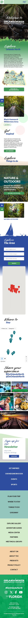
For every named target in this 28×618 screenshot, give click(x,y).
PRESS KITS (14, 561)
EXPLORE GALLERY (14, 523)
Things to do (14, 507)
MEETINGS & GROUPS (14, 542)
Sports (14, 484)
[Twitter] (11, 592)
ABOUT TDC (14, 556)
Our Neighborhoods (14, 474)
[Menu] (2, 2)
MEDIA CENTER (14, 532)
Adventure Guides (14, 528)
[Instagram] (6, 592)
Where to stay (14, 502)
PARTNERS (14, 537)
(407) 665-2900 (15, 607)
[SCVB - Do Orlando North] (14, 22)
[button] (14, 291)
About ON (14, 551)
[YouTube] (21, 592)
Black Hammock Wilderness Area (11, 120)
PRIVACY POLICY (14, 565)
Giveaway (14, 513)
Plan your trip (14, 496)
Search (14, 263)
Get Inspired (14, 468)
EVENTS (14, 479)
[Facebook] (16, 592)
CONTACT (14, 570)
